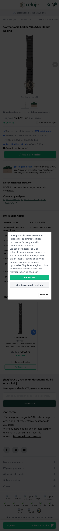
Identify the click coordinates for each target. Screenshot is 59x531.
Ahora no (44, 294)
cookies (17, 242)
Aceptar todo (29, 277)
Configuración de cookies (29, 285)
